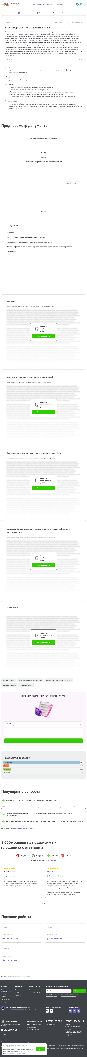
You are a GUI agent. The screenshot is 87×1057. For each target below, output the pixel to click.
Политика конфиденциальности (34, 1021)
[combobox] (43, 724)
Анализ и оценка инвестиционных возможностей (25, 237)
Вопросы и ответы (6, 999)
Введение (10, 233)
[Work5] (5, 4)
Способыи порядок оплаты (6, 990)
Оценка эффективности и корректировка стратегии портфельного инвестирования (39, 247)
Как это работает (5, 1002)
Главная (3, 976)
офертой (66, 994)
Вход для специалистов (35, 989)
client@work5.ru (69, 1034)
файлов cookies (20, 1051)
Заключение (11, 251)
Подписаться (79, 991)
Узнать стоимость (43, 336)
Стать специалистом (34, 992)
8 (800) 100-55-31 (55, 1021)
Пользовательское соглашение (34, 1024)
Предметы (18, 995)
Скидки (17, 989)
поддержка (60, 4)
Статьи (17, 992)
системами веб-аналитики (17, 1053)
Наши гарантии (5, 994)
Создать (43, 741)
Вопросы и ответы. (27, 828)
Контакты (3, 996)
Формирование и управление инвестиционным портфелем (29, 242)
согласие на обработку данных (68, 996)
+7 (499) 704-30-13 (74, 1021)
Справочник (18, 998)
